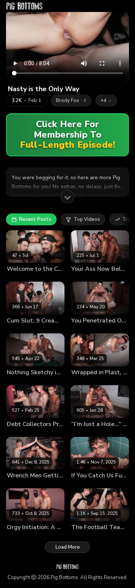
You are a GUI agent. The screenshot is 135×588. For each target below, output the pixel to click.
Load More (68, 547)
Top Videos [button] (87, 219)
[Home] (24, 6)
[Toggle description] (67, 196)
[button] (106, 100)
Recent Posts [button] (35, 219)
